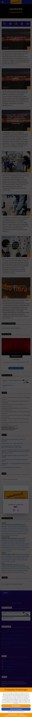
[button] (16, 705)
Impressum (21, 714)
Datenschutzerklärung (13, 714)
